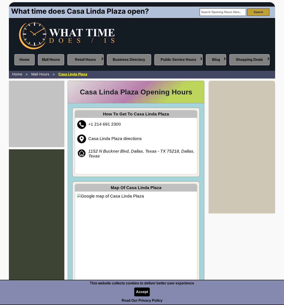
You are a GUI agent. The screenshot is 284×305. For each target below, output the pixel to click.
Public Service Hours (178, 59)
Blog (216, 59)
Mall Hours (51, 59)
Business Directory (129, 59)
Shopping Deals (249, 59)
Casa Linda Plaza (72, 74)
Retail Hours (85, 59)
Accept (142, 292)
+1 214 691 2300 (104, 124)
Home (25, 59)
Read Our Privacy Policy (142, 300)
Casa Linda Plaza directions (115, 138)
